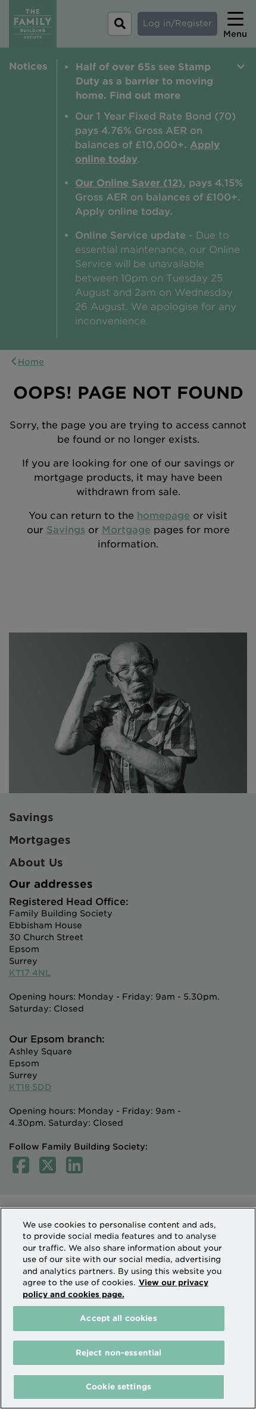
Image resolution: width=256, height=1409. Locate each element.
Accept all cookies (118, 1318)
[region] (128, 1308)
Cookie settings (118, 1386)
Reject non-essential (119, 1352)
